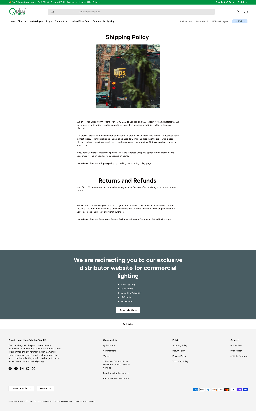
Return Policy (178, 350)
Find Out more (94, 2)
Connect (59, 21)
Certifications (109, 350)
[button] (246, 12)
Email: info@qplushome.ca (116, 373)
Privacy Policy (179, 356)
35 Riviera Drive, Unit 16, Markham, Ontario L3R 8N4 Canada (117, 364)
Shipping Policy (180, 345)
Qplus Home (109, 345)
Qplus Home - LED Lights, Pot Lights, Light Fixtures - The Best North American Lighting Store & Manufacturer (54, 401)
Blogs (49, 21)
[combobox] (131, 12)
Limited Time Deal (80, 21)
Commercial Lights (128, 310)
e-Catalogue (36, 21)
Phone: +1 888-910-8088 (116, 378)
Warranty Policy (180, 361)
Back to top (128, 324)
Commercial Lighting (103, 21)
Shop (20, 21)
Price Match (202, 21)
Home (12, 21)
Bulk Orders (186, 21)
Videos (106, 356)
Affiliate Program (220, 21)
